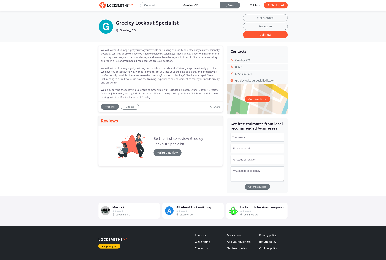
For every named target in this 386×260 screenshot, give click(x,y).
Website (110, 106)
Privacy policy (268, 235)
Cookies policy (268, 248)
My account (234, 235)
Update (130, 106)
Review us (265, 26)
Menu (256, 5)
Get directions (257, 99)
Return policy (267, 242)
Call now (265, 35)
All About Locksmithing (193, 207)
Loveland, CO (186, 214)
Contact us (202, 248)
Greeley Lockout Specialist (147, 22)
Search (231, 5)
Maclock (118, 207)
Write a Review (167, 153)
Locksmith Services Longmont (262, 207)
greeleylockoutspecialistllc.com (255, 80)
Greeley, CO (128, 30)
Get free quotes (257, 186)
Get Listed (277, 5)
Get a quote (265, 18)
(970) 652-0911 (244, 73)
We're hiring (202, 242)
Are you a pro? (109, 246)
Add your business (239, 242)
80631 (239, 67)
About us (200, 235)
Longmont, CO (123, 214)
